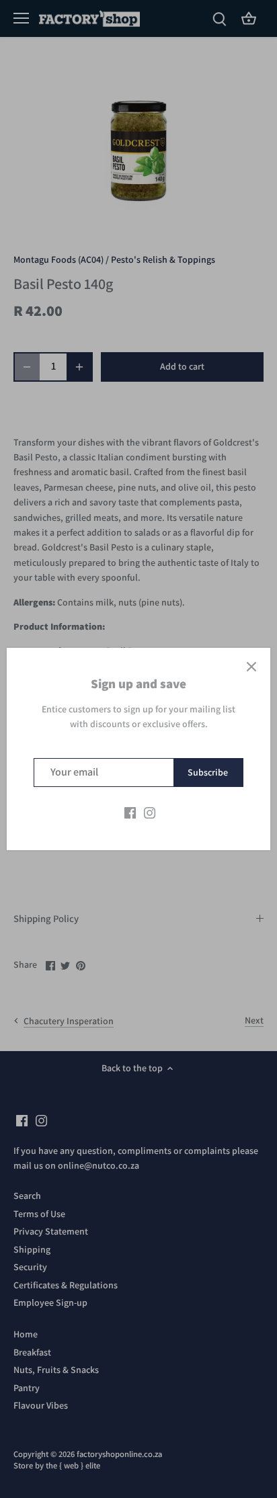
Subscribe (208, 772)
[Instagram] (149, 812)
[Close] (251, 666)
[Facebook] (130, 812)
